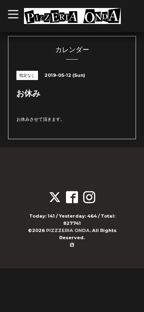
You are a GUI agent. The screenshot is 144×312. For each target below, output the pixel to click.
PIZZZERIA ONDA (68, 230)
